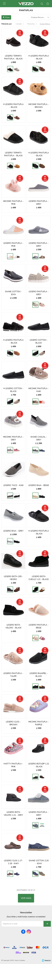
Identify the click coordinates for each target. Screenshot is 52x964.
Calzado (19, 24)
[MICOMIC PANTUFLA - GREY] (13, 421)
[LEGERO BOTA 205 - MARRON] (17, 589)
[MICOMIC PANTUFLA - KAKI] (39, 373)
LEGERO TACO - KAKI (13, 485)
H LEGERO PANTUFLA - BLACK (38, 57)
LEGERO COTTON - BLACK (39, 341)
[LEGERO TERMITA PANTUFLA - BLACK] (13, 40)
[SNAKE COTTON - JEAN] (13, 276)
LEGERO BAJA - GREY (13, 531)
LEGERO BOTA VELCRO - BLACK (13, 626)
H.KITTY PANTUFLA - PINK (13, 765)
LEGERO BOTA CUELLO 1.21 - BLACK (39, 578)
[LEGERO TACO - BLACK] (17, 495)
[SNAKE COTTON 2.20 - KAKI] (42, 874)
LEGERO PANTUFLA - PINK (13, 244)
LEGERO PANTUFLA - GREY (39, 202)
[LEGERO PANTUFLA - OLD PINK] (42, 305)
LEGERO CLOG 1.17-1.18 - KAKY (13, 862)
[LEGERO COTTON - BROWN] (42, 353)
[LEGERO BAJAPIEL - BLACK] (39, 658)
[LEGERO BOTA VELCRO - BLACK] (13, 609)
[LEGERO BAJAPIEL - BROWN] (42, 686)
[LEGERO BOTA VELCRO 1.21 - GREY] (13, 796)
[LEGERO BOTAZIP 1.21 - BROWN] (42, 777)
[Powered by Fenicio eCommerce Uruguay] (46, 960)
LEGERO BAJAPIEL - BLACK (39, 675)
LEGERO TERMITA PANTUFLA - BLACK (13, 57)
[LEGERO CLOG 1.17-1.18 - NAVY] (17, 874)
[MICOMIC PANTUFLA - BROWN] (39, 89)
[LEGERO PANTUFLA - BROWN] (17, 256)
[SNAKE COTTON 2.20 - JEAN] (39, 845)
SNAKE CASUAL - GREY (38, 438)
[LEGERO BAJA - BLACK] (42, 495)
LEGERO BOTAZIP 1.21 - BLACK (38, 765)
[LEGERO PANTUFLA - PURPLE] (42, 638)
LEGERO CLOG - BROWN (13, 723)
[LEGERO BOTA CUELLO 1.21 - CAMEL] (42, 589)
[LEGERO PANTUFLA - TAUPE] (13, 658)
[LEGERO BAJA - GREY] (13, 515)
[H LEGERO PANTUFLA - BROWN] (42, 69)
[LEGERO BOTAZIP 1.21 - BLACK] (39, 748)
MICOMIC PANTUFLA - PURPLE (38, 723)
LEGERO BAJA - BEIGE (38, 485)
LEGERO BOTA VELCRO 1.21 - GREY (13, 813)
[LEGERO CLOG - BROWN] (13, 706)
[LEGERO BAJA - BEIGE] (39, 470)
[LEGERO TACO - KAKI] (13, 470)
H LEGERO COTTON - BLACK (13, 390)
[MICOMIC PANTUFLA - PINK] (13, 185)
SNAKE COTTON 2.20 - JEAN (39, 862)
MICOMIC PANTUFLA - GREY (13, 438)
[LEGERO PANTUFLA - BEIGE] (39, 609)
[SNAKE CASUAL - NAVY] (42, 450)
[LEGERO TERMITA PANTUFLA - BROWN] (17, 69)
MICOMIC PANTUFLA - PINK (13, 202)
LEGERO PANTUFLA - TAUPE (13, 675)
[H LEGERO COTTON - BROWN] (17, 401)
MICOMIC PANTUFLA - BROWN (38, 106)
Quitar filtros (45, 24)
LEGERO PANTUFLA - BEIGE (39, 626)
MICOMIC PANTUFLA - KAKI (38, 390)
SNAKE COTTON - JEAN (13, 293)
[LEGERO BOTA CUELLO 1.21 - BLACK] (39, 561)
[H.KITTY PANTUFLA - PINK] (13, 748)
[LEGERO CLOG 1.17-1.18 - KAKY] (13, 845)
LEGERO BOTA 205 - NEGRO (13, 578)
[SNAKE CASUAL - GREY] (39, 421)
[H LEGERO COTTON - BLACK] (13, 373)
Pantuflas (31, 24)
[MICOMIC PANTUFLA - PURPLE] (39, 706)
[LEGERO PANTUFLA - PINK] (13, 227)
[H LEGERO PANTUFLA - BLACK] (39, 40)
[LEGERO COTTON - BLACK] (39, 324)
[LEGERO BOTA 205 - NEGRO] (13, 561)
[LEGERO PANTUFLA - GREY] (39, 185)
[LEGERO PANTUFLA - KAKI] (42, 825)
